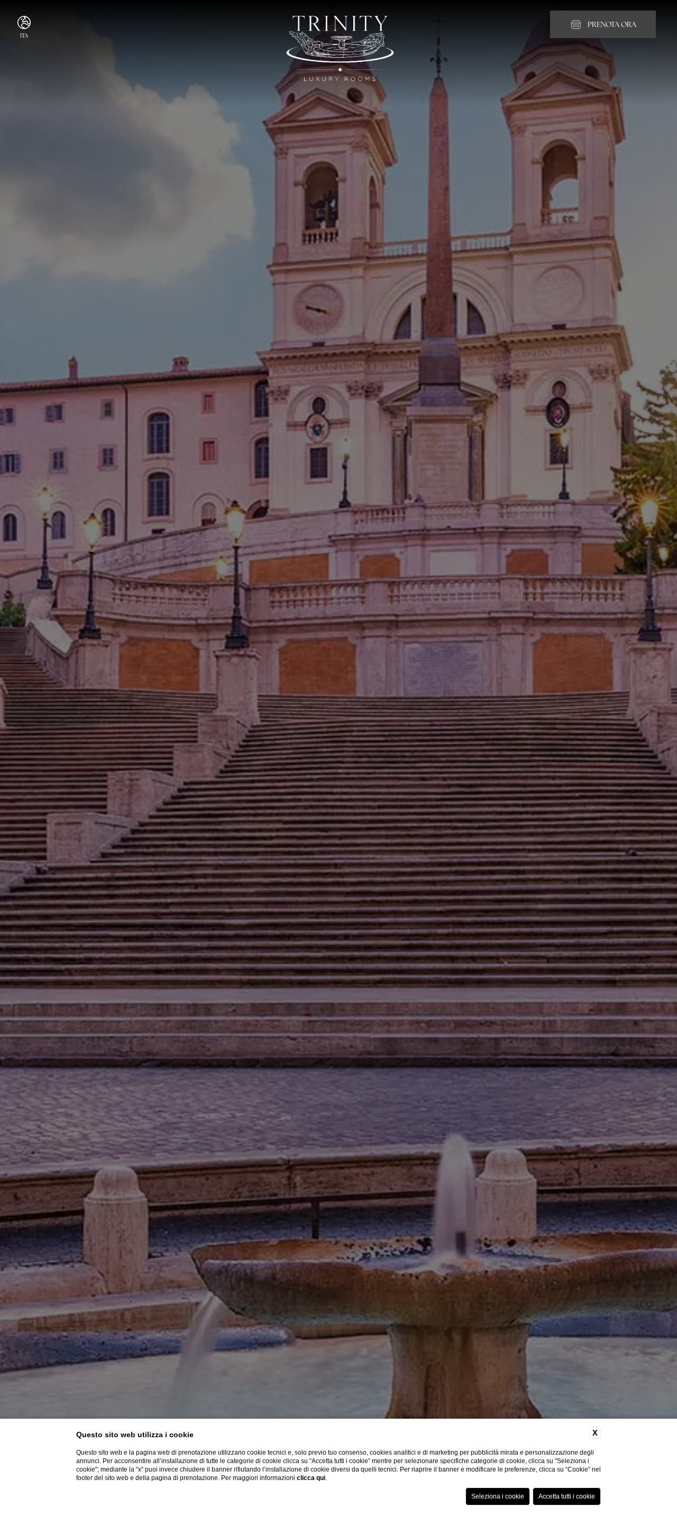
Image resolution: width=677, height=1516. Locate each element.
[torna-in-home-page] (339, 49)
